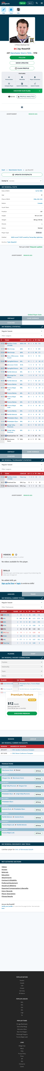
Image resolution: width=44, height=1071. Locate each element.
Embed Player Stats (35, 315)
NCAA (21, 356)
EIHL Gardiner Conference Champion (23, 750)
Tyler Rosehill (11, 242)
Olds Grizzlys (11, 349)
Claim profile (23, 68)
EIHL (30, 53)
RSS (22, 1061)
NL (22, 1015)
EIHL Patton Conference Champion (22, 753)
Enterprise (22, 1064)
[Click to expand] (42, 658)
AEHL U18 (23, 343)
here (3, 908)
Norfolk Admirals (12, 372)
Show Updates (22, 63)
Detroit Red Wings (22, 1027)
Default (11, 318)
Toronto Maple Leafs (11, 389)
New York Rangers (22, 1032)
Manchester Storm (18, 53)
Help (22, 1051)
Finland (22, 988)
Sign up (22, 3)
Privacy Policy (22, 1053)
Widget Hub (22, 1046)
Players (11, 654)
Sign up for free (8, 583)
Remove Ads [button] (33, 114)
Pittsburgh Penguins (22, 1034)
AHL (21, 361)
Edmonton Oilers (22, 1029)
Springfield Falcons (12, 361)
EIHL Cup (22, 482)
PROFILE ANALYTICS (27, 97)
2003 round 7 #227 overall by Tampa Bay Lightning (26, 237)
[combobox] (9, 181)
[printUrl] (22, 107)
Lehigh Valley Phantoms (11, 426)
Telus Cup (23, 477)
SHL (22, 1007)
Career (22, 1066)
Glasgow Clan (6, 778)
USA (22, 985)
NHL (21, 388)
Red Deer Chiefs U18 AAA (12, 344)
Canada (40, 203)
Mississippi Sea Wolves (11, 376)
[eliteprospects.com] (6, 3)
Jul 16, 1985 (39, 191)
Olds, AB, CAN (38, 199)
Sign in (30, 3)
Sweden (22, 980)
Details (38, 771)
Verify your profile (7, 906)
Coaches (11, 323)
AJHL (21, 349)
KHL (22, 1005)
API (22, 1059)
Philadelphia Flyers (12, 418)
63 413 (13, 97)
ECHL (21, 365)
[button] (22, 57)
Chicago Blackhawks (22, 1024)
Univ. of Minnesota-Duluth (13, 357)
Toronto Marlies (12, 384)
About (22, 1048)
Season (11, 739)
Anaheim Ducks (7, 809)
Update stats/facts (23, 175)
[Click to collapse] (42, 327)
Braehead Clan (11, 436)
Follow (22, 57)
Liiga (22, 1012)
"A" (17, 436)
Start (3, 170)
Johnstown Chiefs (12, 365)
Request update (36, 247)
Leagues (11, 594)
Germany (22, 991)
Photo (22, 1056)
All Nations (22, 993)
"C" (18, 439)
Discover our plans (22, 91)
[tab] (11, 318)
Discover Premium (22, 713)
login (19, 583)
